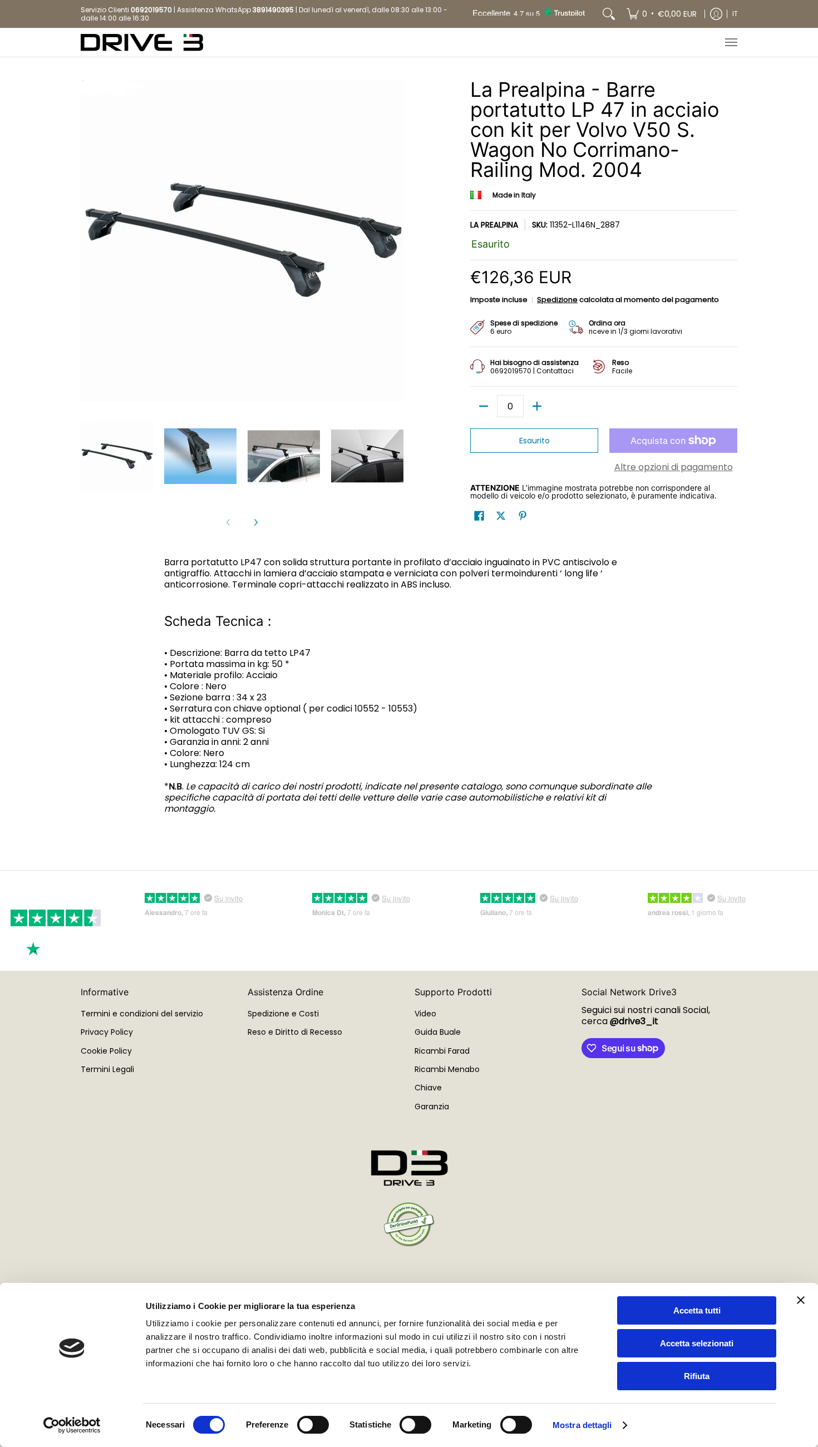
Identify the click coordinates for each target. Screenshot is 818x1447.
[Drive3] (142, 42)
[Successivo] (255, 522)
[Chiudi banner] (801, 1300)
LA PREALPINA (494, 224)
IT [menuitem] (735, 13)
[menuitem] (661, 14)
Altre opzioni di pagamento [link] (673, 467)
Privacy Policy (107, 1032)
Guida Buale (438, 1032)
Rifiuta (696, 1376)
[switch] (313, 1425)
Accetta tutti (697, 1310)
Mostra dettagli (582, 1425)
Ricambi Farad (442, 1050)
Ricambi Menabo (447, 1069)
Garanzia (432, 1106)
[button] (479, 516)
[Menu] (730, 42)
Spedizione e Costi (283, 1013)
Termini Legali (107, 1069)
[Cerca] (608, 14)
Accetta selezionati (696, 1343)
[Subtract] (483, 406)
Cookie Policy (106, 1050)
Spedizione (557, 299)
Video (425, 1013)
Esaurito (534, 440)
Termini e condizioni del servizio (142, 1013)
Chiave (428, 1087)
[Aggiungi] (537, 406)
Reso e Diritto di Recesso (295, 1032)
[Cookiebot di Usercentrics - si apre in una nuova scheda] (72, 1425)
